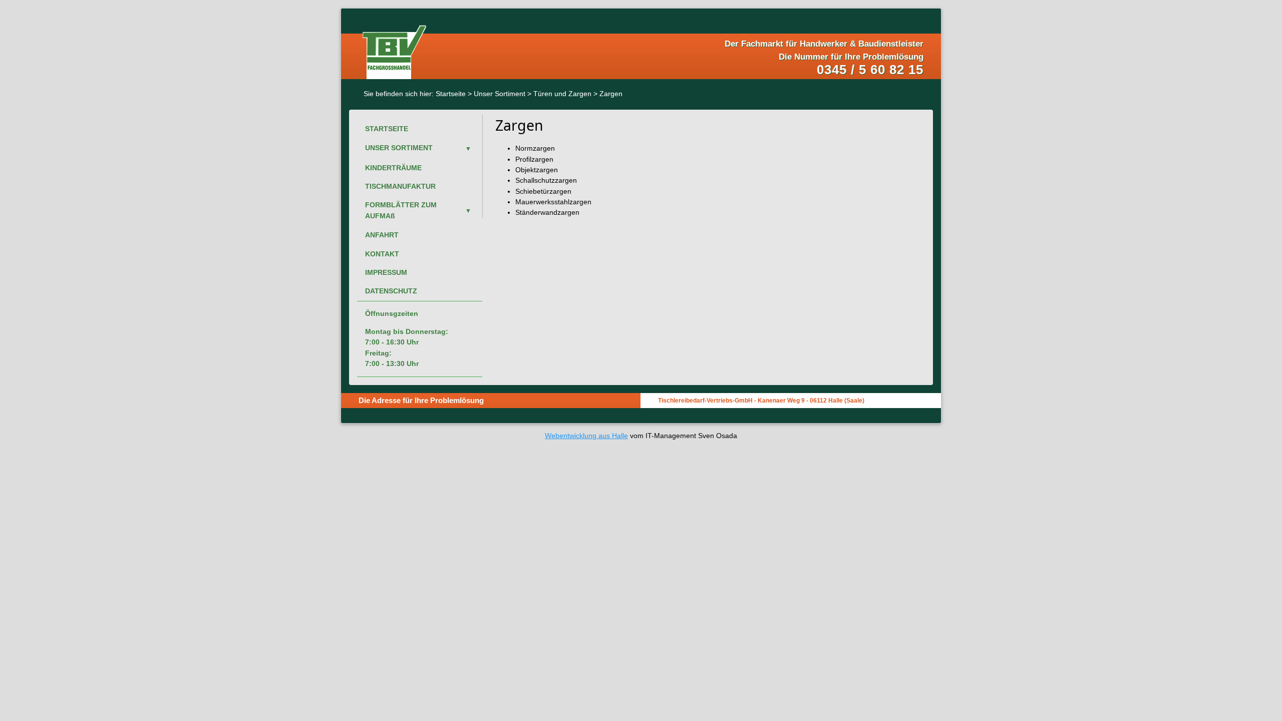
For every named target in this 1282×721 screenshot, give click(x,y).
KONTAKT (382, 254)
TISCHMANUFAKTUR (400, 186)
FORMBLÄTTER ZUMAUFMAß (401, 210)
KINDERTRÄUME (393, 168)
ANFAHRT (382, 235)
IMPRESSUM (386, 272)
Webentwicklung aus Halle (586, 436)
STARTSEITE (386, 129)
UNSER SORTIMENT (399, 148)
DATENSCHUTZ (391, 291)
